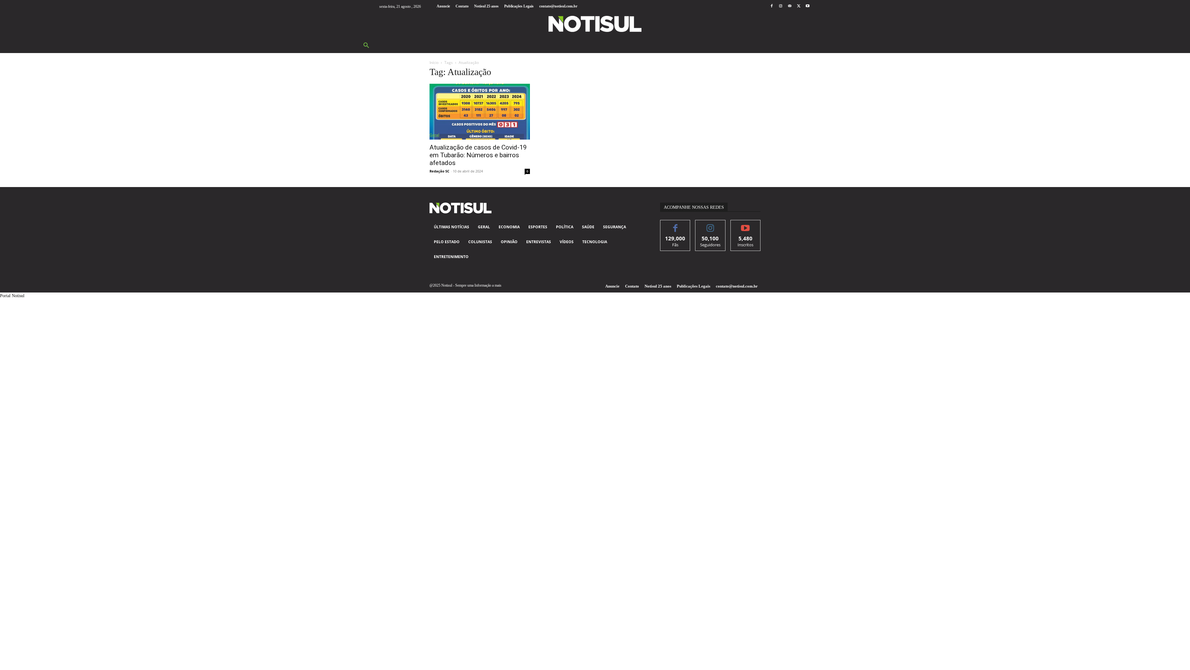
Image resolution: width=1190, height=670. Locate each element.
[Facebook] (771, 6)
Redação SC (439, 171)
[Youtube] (808, 6)
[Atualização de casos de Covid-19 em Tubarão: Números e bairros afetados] (480, 112)
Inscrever (745, 224)
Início (434, 62)
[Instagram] (780, 6)
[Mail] (789, 6)
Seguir (710, 224)
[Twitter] (799, 6)
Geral (434, 134)
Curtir (675, 224)
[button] (366, 45)
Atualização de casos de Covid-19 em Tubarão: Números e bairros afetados (478, 155)
